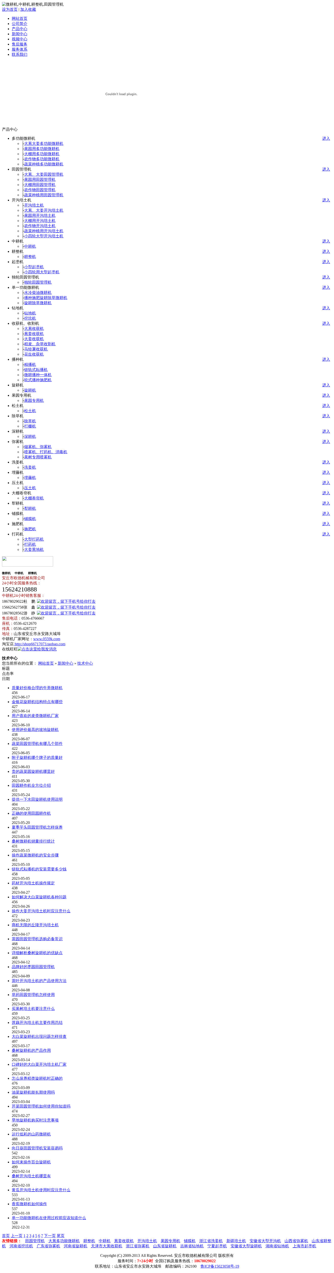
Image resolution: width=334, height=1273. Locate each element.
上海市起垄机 (304, 1246)
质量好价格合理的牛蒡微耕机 (37, 688)
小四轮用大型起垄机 (41, 272)
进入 (326, 138)
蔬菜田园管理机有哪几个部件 (37, 743)
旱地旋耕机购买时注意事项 (35, 1120)
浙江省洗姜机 (211, 1241)
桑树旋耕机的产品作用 (31, 1050)
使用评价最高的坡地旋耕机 (35, 730)
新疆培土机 (236, 1241)
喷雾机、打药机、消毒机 (45, 452)
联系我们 (19, 54)
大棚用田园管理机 (40, 185)
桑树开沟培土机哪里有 (31, 1176)
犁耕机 (30, 508)
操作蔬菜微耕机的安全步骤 (35, 855)
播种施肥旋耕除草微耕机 (45, 298)
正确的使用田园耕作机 (31, 813)
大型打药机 (34, 539)
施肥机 (30, 529)
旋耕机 (30, 390)
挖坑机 (30, 318)
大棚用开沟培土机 (40, 221)
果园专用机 (34, 400)
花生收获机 (34, 354)
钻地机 (30, 313)
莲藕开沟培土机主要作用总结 (37, 1022)
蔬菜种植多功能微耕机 (43, 164)
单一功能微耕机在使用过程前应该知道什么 (49, 1218)
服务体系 (19, 49)
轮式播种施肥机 (38, 380)
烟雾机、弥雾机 (38, 447)
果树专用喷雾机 (38, 457)
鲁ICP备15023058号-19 (219, 1266)
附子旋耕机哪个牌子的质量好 (37, 757)
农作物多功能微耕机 (41, 159)
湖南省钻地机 (277, 1246)
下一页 (50, 1236)
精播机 (30, 364)
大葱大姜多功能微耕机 (43, 143)
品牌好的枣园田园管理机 (33, 967)
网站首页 (19, 18)
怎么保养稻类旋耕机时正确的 (37, 1078)
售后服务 (19, 44)
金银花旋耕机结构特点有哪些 (37, 702)
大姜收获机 (34, 339)
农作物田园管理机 (40, 190)
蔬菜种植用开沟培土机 (43, 231)
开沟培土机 (34, 205)
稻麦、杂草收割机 (40, 344)
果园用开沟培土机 (40, 215)
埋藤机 (30, 477)
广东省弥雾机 (48, 1246)
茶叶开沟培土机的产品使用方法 (39, 981)
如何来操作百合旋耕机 (31, 1162)
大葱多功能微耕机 (64, 1241)
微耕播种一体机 (38, 375)
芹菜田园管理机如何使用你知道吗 (41, 1106)
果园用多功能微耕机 (41, 149)
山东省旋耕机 (165, 1246)
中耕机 (30, 246)
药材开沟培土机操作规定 (33, 883)
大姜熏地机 (34, 549)
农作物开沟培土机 (40, 226)
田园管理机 (35, 1241)
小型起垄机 (34, 267)
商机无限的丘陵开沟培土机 (35, 925)
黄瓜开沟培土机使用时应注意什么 (41, 1190)
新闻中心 (19, 34)
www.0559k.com (46, 639)
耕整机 (30, 257)
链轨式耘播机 (36, 370)
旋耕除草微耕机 (38, 303)
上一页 (16, 1236)
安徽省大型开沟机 (265, 1241)
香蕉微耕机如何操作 (29, 1204)
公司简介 (19, 24)
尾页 (61, 1236)
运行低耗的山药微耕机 (31, 1134)
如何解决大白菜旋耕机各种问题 (39, 897)
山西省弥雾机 (296, 1241)
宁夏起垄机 (217, 1246)
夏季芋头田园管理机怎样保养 (37, 827)
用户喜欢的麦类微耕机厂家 (35, 716)
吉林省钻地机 (192, 1246)
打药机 (30, 544)
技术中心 (85, 663)
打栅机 (30, 426)
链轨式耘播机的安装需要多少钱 (39, 869)
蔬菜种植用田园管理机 (43, 195)
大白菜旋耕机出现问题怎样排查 (39, 1036)
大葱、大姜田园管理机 (43, 174)
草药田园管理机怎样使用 (33, 995)
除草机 (30, 421)
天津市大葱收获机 (106, 1246)
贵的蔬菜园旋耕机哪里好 (33, 771)
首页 (6, 1236)
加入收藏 (28, 9)
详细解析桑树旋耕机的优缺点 (37, 953)
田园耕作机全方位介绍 (31, 785)
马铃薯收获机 (36, 349)
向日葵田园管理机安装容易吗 (37, 1148)
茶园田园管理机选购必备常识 (37, 939)
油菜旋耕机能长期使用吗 (33, 1092)
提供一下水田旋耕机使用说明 (37, 799)
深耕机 (30, 436)
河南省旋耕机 (75, 1246)
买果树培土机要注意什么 (33, 1009)
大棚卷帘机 (34, 498)
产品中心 (19, 29)
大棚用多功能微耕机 (41, 154)
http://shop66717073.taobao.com (39, 644)
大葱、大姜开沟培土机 (43, 210)
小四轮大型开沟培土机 (43, 236)
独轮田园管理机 (38, 282)
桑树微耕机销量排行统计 (33, 841)
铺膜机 (30, 519)
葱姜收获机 (34, 334)
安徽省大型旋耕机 (246, 1246)
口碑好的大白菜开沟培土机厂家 (39, 1064)
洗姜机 (30, 467)
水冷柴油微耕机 (38, 292)
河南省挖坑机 (21, 1246)
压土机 (30, 488)
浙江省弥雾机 (137, 1246)
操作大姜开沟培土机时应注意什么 (41, 911)
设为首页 (10, 9)
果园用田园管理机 (40, 179)
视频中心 (19, 39)
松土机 (30, 411)
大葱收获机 (34, 328)
